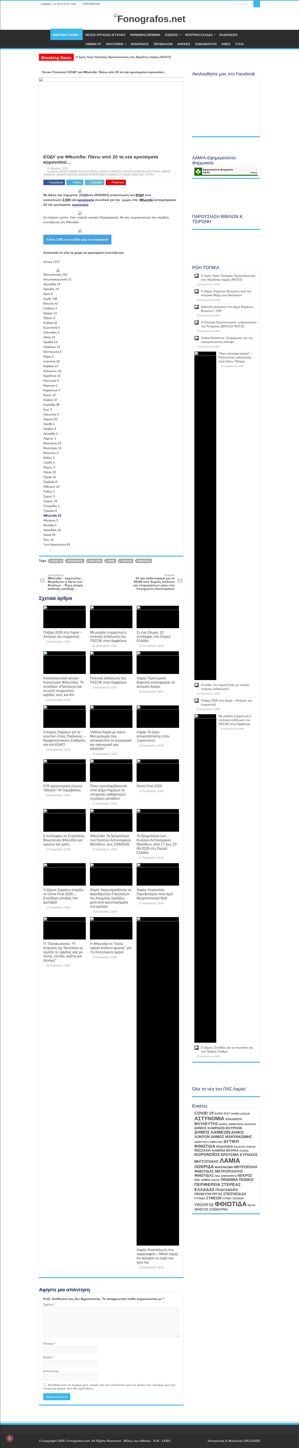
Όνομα (49, 1343)
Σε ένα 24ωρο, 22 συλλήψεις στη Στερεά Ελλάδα (153, 636)
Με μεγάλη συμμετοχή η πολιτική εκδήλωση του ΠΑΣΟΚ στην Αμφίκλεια (108, 636)
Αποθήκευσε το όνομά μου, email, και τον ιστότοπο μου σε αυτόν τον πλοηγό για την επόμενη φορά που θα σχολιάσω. (109, 1386)
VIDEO (225, 44)
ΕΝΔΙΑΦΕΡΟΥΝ (205, 44)
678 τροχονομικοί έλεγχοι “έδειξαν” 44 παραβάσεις (62, 788)
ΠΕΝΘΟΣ (246, 1180)
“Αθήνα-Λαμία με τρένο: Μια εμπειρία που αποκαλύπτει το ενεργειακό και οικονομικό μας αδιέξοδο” (111, 740)
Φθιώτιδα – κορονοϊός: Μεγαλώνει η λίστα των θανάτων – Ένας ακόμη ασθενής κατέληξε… (65, 582)
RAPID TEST (222, 1113)
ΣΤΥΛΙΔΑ (199, 1198)
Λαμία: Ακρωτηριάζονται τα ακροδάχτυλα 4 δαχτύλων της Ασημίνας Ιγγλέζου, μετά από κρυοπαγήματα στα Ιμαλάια (110, 898)
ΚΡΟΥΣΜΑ (95, 561)
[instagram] (230, 4)
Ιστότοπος (51, 1371)
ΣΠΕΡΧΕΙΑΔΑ (234, 1194)
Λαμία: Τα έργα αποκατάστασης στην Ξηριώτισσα (153, 736)
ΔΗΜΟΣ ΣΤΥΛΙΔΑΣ (119, 174)
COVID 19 (56, 561)
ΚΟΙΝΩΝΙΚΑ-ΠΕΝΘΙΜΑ (145, 35)
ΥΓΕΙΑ (239, 44)
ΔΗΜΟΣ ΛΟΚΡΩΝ (66, 174)
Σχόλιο (49, 1304)
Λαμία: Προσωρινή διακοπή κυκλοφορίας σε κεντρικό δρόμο (156, 682)
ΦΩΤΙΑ (251, 1205)
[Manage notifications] (9, 1438)
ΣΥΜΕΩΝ (214, 1198)
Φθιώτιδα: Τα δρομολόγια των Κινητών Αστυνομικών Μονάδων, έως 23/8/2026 (110, 840)
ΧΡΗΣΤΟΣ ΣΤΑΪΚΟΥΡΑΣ (211, 1209)
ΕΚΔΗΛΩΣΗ (224, 1146)
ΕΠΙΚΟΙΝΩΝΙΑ (91, 3)
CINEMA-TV (93, 44)
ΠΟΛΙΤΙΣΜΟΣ (115, 44)
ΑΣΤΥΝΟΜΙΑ (209, 1118)
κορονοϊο (79, 204)
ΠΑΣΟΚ (215, 1180)
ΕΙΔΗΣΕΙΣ (171, 35)
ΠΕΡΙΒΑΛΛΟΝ (163, 44)
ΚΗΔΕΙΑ (244, 1150)
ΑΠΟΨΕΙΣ (183, 44)
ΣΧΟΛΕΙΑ (238, 1198)
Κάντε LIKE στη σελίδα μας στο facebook (77, 239)
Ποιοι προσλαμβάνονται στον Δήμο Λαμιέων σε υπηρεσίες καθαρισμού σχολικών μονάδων (108, 792)
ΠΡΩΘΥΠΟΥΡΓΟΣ (208, 1194)
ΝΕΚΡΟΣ (244, 1175)
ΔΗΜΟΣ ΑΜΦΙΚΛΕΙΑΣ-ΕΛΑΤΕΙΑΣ (78, 171)
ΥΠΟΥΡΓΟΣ (204, 1205)
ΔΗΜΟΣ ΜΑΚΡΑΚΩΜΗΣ (93, 174)
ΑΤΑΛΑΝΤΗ (233, 1119)
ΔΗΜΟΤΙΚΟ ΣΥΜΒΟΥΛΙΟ (208, 1142)
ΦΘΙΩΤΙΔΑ (144, 561)
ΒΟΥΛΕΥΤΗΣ (206, 1124)
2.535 (66, 200)
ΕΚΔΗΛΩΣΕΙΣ (228, 35)
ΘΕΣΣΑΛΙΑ (202, 1150)
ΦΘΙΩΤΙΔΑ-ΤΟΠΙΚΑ (65, 35)
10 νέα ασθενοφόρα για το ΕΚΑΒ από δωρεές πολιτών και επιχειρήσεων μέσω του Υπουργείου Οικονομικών (154, 582)
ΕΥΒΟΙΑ (250, 1146)
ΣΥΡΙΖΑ (227, 1198)
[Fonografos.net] (149, 18)
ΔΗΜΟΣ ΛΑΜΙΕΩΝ (212, 1132)
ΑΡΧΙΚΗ (44, 34)
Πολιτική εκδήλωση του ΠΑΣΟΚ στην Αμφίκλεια (108, 680)
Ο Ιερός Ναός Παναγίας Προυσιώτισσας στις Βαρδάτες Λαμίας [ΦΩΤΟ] (123, 57)
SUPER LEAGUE (240, 1113)
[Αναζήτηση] (256, 4)
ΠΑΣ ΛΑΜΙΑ (202, 1180)
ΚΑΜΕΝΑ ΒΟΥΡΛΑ (225, 1150)
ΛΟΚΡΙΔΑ (126, 561)
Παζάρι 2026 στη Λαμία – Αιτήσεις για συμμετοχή (62, 634)
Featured (59, 72)
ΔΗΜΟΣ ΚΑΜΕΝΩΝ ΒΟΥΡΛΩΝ (141, 171)
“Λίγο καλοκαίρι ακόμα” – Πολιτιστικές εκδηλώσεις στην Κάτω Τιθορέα (235, 357)
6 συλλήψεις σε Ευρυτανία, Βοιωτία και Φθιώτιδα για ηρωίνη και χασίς (64, 840)
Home (46, 72)
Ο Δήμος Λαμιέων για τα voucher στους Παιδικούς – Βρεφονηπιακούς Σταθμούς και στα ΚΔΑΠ (64, 738)
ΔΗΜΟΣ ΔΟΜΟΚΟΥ (110, 171)
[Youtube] (226, 4)
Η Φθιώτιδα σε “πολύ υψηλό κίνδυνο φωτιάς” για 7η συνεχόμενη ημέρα (110, 948)
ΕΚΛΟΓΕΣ (239, 1146)
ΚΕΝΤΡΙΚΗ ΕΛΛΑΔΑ (198, 35)
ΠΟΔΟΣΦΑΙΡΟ (226, 1190)
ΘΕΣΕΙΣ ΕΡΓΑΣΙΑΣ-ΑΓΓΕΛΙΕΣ (105, 35)
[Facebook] (222, 4)
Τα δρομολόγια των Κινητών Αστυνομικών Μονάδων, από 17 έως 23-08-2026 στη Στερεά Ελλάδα (157, 844)
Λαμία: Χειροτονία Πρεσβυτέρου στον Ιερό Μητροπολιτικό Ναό (155, 894)
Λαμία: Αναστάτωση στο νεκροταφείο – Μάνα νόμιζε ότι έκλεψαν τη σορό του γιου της (157, 1256)
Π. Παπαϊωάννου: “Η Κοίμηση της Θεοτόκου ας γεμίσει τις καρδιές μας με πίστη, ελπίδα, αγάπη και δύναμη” (63, 952)
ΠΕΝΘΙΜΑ (229, 1180)
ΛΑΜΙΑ (111, 561)
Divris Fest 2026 (149, 786)
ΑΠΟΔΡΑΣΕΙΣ (140, 44)
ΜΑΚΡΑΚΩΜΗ (224, 1167)
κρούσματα (85, 200)
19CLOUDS (252, 1441)
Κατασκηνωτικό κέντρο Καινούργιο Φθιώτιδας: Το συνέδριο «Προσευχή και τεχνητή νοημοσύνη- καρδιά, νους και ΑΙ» (63, 686)
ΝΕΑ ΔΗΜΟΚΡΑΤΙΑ (226, 1176)
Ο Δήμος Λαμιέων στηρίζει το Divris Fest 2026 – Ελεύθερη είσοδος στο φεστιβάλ (63, 896)
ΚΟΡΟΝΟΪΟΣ (75, 561)
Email (48, 1357)
